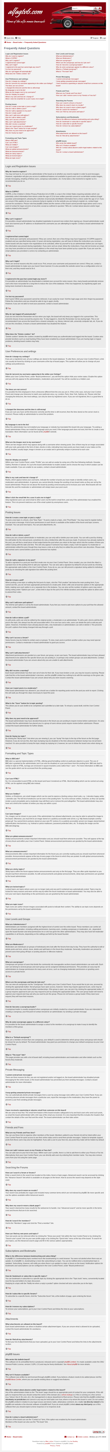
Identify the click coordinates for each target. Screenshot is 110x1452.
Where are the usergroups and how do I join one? (73, 62)
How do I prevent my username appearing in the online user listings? (29, 83)
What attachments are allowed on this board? (71, 133)
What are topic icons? (12, 158)
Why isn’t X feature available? (66, 145)
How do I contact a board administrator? (70, 152)
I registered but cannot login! (15, 62)
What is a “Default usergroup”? (66, 69)
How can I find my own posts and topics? (70, 112)
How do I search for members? (67, 109)
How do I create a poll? (13, 113)
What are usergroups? (64, 60)
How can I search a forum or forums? (69, 103)
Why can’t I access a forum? (15, 119)
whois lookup (67, 1395)
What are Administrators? (64, 56)
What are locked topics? (13, 156)
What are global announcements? (17, 149)
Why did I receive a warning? (15, 124)
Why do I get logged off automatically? (18, 71)
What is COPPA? (11, 58)
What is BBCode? (11, 140)
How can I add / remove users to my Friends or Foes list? (76, 95)
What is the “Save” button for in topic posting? (21, 128)
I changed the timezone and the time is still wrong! (22, 88)
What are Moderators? (64, 58)
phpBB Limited (70, 1362)
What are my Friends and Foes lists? (69, 93)
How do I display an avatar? (15, 94)
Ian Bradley (74, 1441)
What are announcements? (14, 151)
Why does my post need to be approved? (19, 130)
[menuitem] (18, 38)
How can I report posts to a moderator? (19, 126)
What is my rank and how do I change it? (19, 97)
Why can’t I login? (11, 65)
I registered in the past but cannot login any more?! (23, 67)
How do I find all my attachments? (67, 136)
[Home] (90, 31)
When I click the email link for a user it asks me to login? (24, 99)
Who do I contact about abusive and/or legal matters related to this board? (79, 149)
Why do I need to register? (14, 56)
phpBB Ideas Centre (13, 1380)
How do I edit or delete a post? (15, 108)
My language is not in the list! (15, 90)
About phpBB (72, 1364)
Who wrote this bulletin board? (66, 143)
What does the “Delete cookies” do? (17, 73)
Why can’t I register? (12, 60)
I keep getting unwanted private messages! (71, 81)
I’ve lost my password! (13, 69)
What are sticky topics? (13, 153)
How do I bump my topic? (14, 133)
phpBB (46, 432)
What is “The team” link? (64, 71)
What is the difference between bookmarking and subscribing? (77, 119)
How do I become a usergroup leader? (69, 65)
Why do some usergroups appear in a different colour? (75, 67)
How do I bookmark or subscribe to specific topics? (74, 121)
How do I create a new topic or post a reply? (20, 106)
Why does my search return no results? (70, 105)
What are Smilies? (11, 145)
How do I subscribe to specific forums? (69, 124)
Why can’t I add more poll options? (17, 115)
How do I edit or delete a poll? (15, 117)
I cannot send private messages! (67, 79)
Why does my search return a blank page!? (71, 107)
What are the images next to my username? (20, 92)
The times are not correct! (14, 86)
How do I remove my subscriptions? (68, 126)
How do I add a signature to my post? (18, 111)
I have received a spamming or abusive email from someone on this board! (79, 84)
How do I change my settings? (15, 81)
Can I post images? (12, 147)
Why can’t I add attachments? (15, 122)
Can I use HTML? (11, 142)
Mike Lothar (49, 1441)
